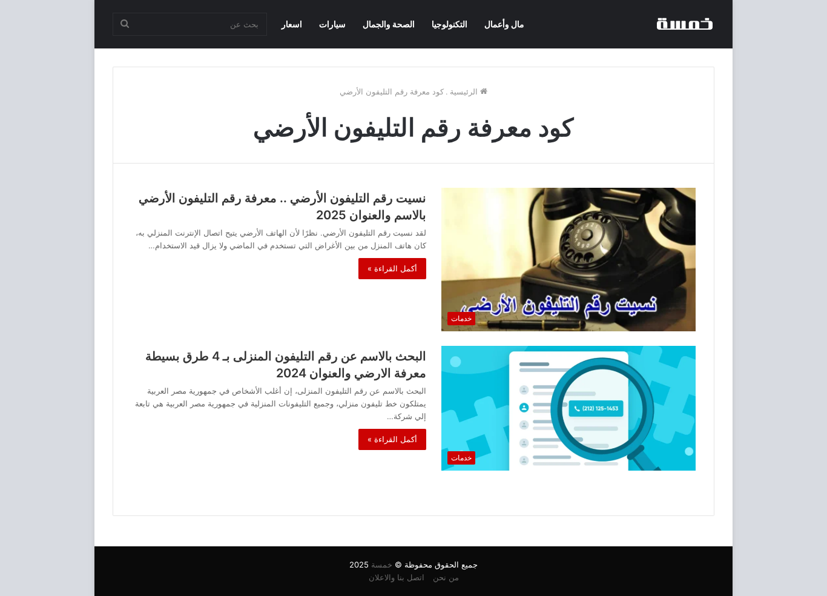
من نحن (446, 577)
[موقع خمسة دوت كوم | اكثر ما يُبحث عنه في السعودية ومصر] (684, 24)
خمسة (381, 564)
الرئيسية (465, 91)
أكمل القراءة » (392, 268)
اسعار (292, 24)
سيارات (332, 24)
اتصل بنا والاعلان (396, 577)
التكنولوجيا (449, 24)
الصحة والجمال (389, 24)
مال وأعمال (504, 24)
